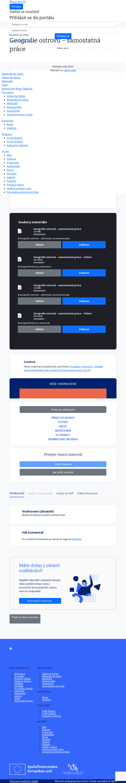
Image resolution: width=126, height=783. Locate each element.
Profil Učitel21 (15, 141)
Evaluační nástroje (17, 145)
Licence (18, 695)
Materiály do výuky (13, 74)
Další (5, 85)
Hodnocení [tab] (17, 493)
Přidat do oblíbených (63, 409)
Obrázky (12, 173)
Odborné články (11, 77)
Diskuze (11, 159)
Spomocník (8, 88)
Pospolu (11, 181)
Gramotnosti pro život (20, 114)
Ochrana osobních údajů (24, 781)
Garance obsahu (22, 681)
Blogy (19, 88)
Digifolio (27, 88)
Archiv (5, 151)
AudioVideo (13, 166)
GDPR (17, 698)
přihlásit (76, 539)
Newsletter (20, 693)
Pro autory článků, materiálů (23, 689)
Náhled (39, 244)
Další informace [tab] (87, 493)
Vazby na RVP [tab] (65, 493)
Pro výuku (8, 92)
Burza (10, 170)
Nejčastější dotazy (23, 700)
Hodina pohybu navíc (19, 188)
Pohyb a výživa (15, 184)
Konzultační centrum (39, 601)
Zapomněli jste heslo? (22, 41)
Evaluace (7, 134)
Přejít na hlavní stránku (25, 617)
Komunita (7, 120)
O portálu (19, 676)
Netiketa (18, 683)
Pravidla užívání (22, 678)
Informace (19, 673)
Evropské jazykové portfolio (23, 192)
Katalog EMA (14, 107)
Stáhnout (84, 244)
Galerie (11, 177)
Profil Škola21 (15, 138)
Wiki (9, 155)
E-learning (13, 162)
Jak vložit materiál (63, 472)
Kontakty (18, 686)
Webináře (7, 81)
